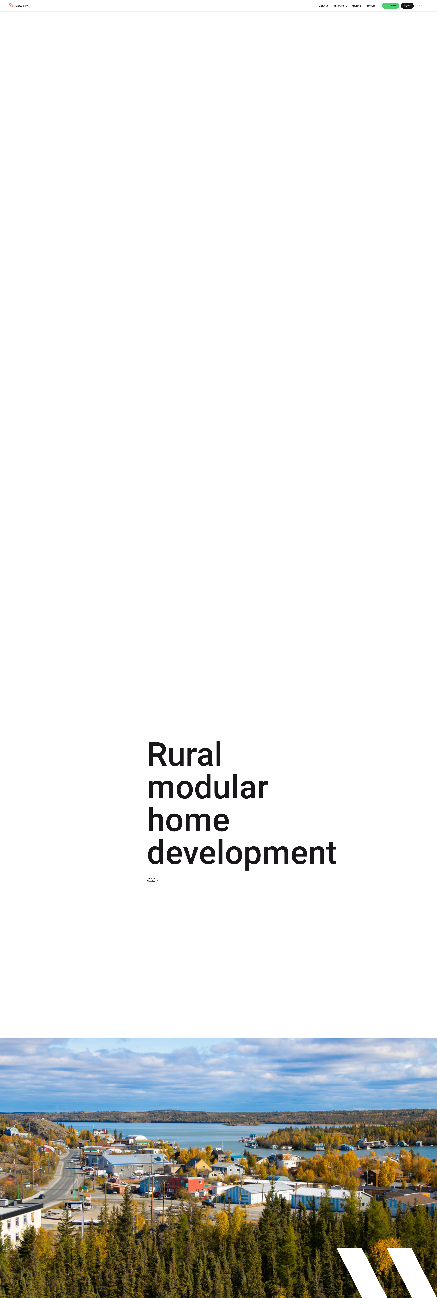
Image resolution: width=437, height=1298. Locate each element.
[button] (20, 6)
